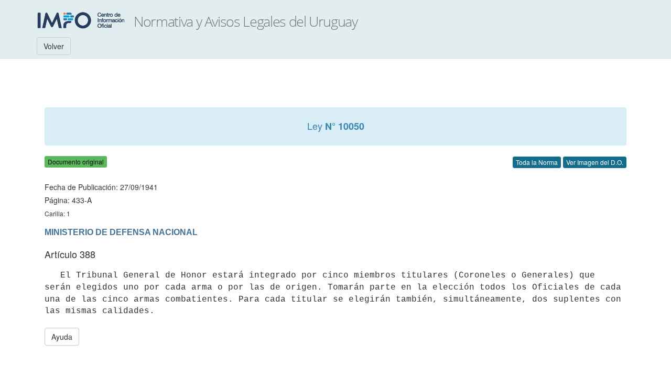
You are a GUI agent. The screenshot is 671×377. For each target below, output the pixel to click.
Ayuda (61, 336)
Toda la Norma (537, 162)
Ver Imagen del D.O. (594, 162)
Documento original (76, 161)
